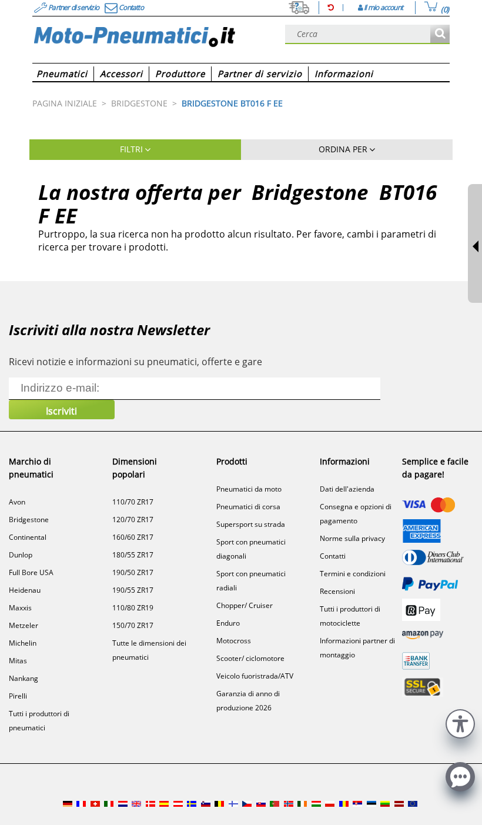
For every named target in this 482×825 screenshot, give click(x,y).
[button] (460, 722)
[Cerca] (440, 34)
